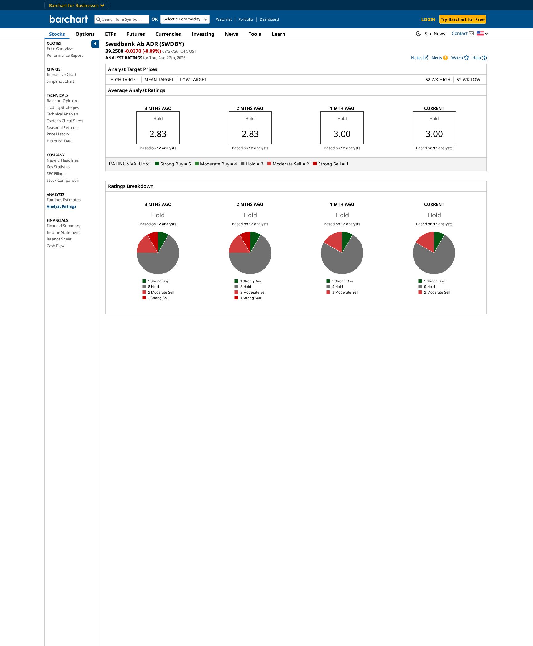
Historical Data (59, 141)
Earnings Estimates (63, 199)
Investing (203, 34)
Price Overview (60, 48)
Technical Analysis (62, 114)
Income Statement (63, 232)
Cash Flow (55, 245)
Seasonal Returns (62, 127)
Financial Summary (64, 225)
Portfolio (245, 19)
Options (85, 34)
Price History (58, 134)
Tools (255, 34)
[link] (479, 58)
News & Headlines (63, 160)
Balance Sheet (59, 239)
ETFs (110, 34)
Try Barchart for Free (463, 19)
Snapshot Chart (60, 81)
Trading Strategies (63, 107)
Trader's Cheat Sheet (65, 120)
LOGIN (428, 19)
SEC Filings (56, 173)
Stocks (57, 34)
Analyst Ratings (61, 206)
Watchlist (224, 19)
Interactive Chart (61, 74)
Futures (135, 34)
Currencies (168, 34)
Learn (278, 34)
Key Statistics (58, 166)
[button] (482, 34)
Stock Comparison (63, 180)
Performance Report (65, 55)
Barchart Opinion (62, 100)
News (231, 34)
